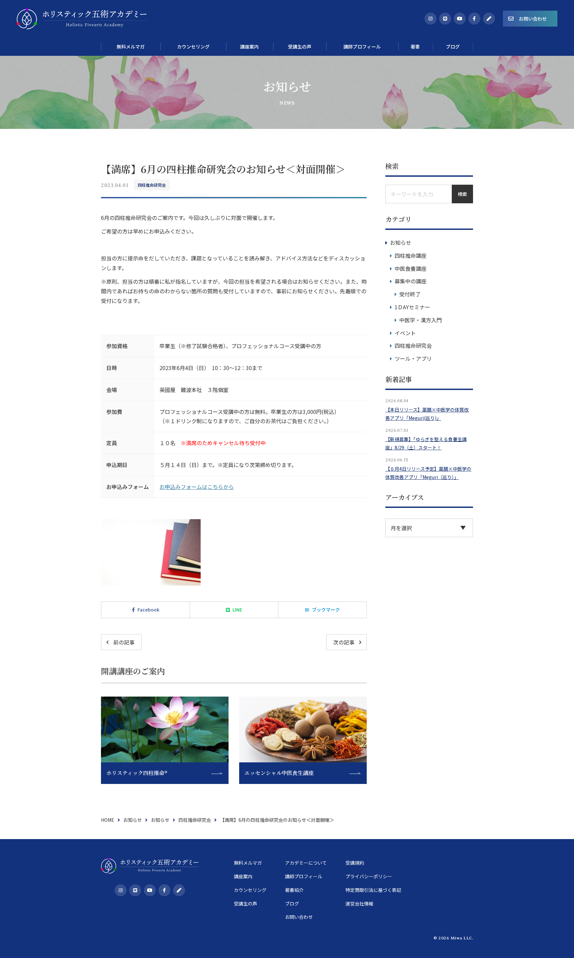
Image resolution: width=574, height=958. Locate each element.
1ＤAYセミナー (412, 307)
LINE (237, 609)
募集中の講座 (411, 281)
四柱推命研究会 (152, 185)
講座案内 (243, 876)
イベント (405, 333)
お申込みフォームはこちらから (196, 487)
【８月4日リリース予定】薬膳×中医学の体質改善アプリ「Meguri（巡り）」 (428, 472)
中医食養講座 (411, 268)
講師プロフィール (303, 876)
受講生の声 (245, 903)
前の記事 (124, 642)
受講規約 (354, 862)
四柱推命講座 (411, 255)
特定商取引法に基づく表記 (373, 890)
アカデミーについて (306, 862)
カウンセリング (250, 890)
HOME (107, 819)
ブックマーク (322, 609)
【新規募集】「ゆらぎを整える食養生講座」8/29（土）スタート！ (426, 443)
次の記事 (343, 642)
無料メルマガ (248, 862)
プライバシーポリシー (368, 876)
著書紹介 (294, 890)
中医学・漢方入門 (420, 320)
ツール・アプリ (413, 358)
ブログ (292, 903)
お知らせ (400, 242)
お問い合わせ (533, 18)
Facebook (148, 609)
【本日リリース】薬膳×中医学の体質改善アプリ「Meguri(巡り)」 (427, 413)
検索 (462, 194)
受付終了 (410, 294)
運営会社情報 (359, 903)
